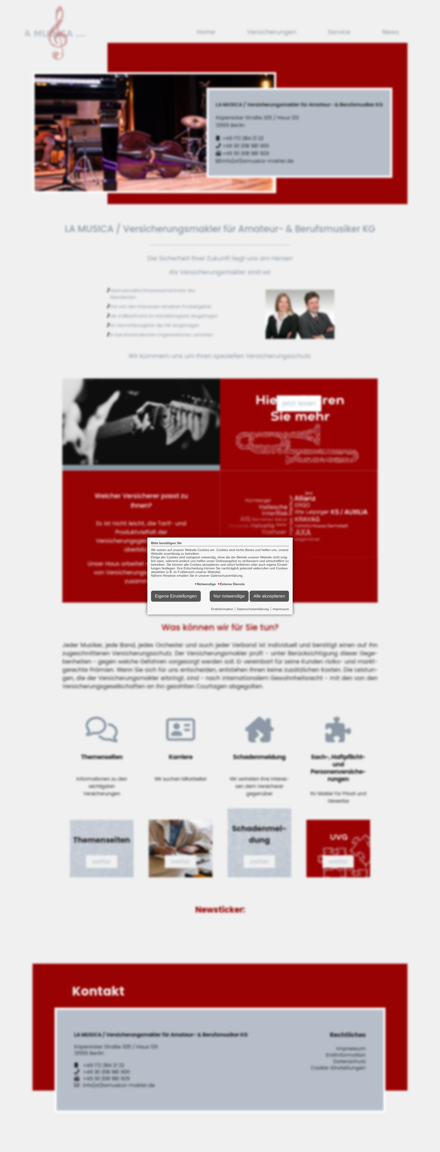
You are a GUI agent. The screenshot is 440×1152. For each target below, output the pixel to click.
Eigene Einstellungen (176, 596)
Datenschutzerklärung (253, 609)
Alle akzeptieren (269, 596)
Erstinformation (222, 609)
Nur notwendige (229, 596)
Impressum (281, 609)
